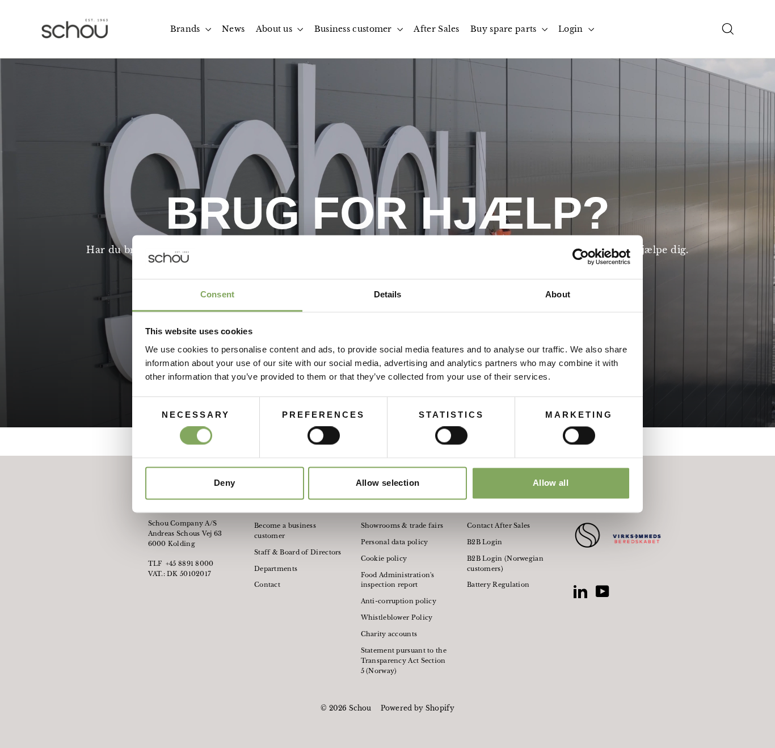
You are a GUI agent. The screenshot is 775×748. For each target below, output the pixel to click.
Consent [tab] (217, 294)
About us (275, 29)
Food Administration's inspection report (398, 580)
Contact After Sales (498, 526)
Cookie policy (384, 558)
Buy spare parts (504, 29)
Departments (275, 569)
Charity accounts (389, 634)
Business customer (354, 29)
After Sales (436, 29)
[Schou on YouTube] (602, 591)
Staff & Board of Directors (298, 552)
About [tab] (557, 294)
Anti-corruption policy (399, 601)
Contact (267, 585)
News (233, 29)
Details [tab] (388, 294)
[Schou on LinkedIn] (580, 591)
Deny (224, 483)
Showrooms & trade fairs (402, 526)
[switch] (324, 436)
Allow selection (388, 483)
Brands (186, 29)
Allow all (550, 483)
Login (572, 29)
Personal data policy (394, 542)
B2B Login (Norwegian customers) (505, 563)
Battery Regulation (498, 585)
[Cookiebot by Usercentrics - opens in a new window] (580, 257)
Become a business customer (285, 531)
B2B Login (485, 542)
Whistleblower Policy (397, 617)
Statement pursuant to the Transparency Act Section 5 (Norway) (404, 660)
